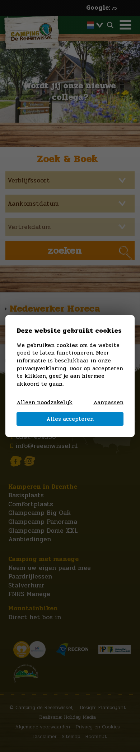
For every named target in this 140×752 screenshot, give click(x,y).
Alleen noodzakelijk (45, 403)
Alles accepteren (70, 419)
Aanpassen (108, 403)
